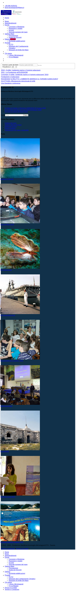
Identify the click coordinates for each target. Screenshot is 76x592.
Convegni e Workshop (16, 27)
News (7, 21)
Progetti (7, 43)
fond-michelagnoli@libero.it (14, 7)
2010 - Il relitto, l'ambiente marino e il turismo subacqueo (20, 70)
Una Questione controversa (10, 83)
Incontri (11, 30)
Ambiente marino (11, 126)
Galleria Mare (9, 34)
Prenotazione (13, 35)
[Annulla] (41, 65)
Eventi (7, 25)
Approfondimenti (10, 23)
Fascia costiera (10, 128)
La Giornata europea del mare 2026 (23, 110)
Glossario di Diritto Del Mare (18, 50)
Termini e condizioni (8, 548)
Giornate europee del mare (18, 32)
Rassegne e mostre (15, 28)
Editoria (10, 39)
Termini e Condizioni (12, 589)
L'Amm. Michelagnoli (16, 55)
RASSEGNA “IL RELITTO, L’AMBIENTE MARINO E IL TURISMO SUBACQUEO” (29, 79)
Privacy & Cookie (22, 548)
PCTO (11, 44)
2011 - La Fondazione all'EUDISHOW (14, 72)
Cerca (3, 115)
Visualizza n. (7, 67)
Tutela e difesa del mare (13, 125)
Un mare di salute (16, 111)
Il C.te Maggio (13, 57)
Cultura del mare (10, 123)
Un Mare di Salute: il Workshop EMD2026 (25, 108)
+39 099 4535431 (11, 6)
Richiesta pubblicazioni (17, 41)
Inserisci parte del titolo (10, 65)
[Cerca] (39, 65)
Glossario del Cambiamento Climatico (22, 579)
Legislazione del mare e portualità (16, 130)
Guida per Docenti (15, 37)
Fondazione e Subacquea (10, 77)
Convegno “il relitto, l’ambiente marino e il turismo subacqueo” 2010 (24, 74)
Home (7, 18)
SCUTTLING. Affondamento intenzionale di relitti (18, 81)
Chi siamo (8, 53)
